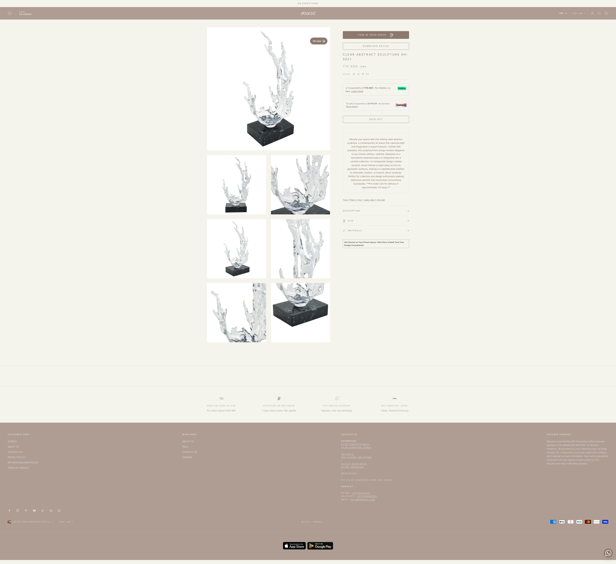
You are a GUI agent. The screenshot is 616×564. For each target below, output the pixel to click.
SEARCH (12, 441)
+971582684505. (367, 496)
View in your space (372, 35)
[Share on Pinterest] (363, 74)
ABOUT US (13, 446)
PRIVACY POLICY (17, 457)
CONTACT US (15, 452)
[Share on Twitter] (358, 74)
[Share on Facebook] (354, 74)
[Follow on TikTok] (42, 510)
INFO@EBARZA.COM (363, 499)
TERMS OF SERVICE (18, 467)
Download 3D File (376, 46)
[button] (563, 13)
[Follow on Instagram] (17, 510)
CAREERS (187, 457)
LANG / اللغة (577, 13)
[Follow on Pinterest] (26, 510)
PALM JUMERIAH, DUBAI (356, 447)
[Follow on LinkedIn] (51, 510)
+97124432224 (360, 493)
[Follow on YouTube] (34, 510)
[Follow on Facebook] (9, 510)
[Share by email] (367, 74)
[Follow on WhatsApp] (59, 510)
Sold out (376, 119)
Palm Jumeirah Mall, (355, 444)
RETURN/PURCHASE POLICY (23, 462)
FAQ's (185, 446)
